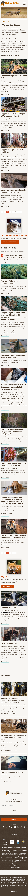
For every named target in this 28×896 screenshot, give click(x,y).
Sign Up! (5, 576)
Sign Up (7, 586)
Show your (9, 242)
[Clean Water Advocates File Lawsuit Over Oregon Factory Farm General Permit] (14, 689)
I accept (15, 891)
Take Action (5, 94)
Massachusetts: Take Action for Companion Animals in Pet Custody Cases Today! (13, 387)
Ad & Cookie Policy (17, 882)
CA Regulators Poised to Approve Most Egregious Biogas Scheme (14, 737)
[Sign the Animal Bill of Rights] (14, 226)
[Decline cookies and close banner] (25, 877)
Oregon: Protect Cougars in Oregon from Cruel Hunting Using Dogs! (12, 431)
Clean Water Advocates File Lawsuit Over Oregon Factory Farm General (12, 700)
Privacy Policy (6, 882)
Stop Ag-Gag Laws (8, 607)
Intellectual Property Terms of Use (12, 858)
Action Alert (5, 21)
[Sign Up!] (14, 567)
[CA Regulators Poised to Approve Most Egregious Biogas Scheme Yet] (14, 726)
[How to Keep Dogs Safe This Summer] (14, 763)
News (11, 782)
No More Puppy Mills (9, 643)
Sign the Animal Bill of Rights (14, 235)
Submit (14, 811)
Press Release (13, 714)
